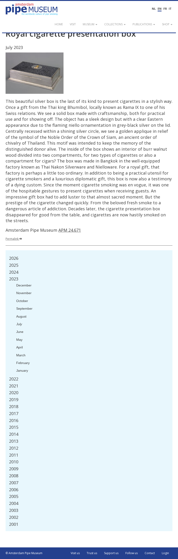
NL (154, 9)
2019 (13, 399)
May (19, 339)
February (23, 363)
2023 (13, 279)
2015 (13, 427)
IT (170, 9)
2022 (13, 379)
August (21, 316)
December (24, 285)
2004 (13, 503)
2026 (13, 258)
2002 (13, 517)
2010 (13, 462)
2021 (13, 386)
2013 (13, 441)
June (19, 332)
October (22, 301)
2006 (13, 489)
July (19, 324)
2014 (13, 434)
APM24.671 (69, 230)
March (20, 355)
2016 (13, 420)
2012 (13, 448)
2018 (13, 406)
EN (160, 9)
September (24, 308)
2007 (13, 482)
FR (165, 9)
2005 (13, 496)
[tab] (89, 258)
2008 (13, 475)
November (24, 293)
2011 (13, 455)
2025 (13, 265)
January (22, 370)
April (19, 347)
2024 (13, 272)
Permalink (12, 239)
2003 (13, 510)
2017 (13, 413)
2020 (13, 392)
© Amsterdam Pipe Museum (24, 553)
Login (165, 553)
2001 (13, 524)
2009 (13, 468)
